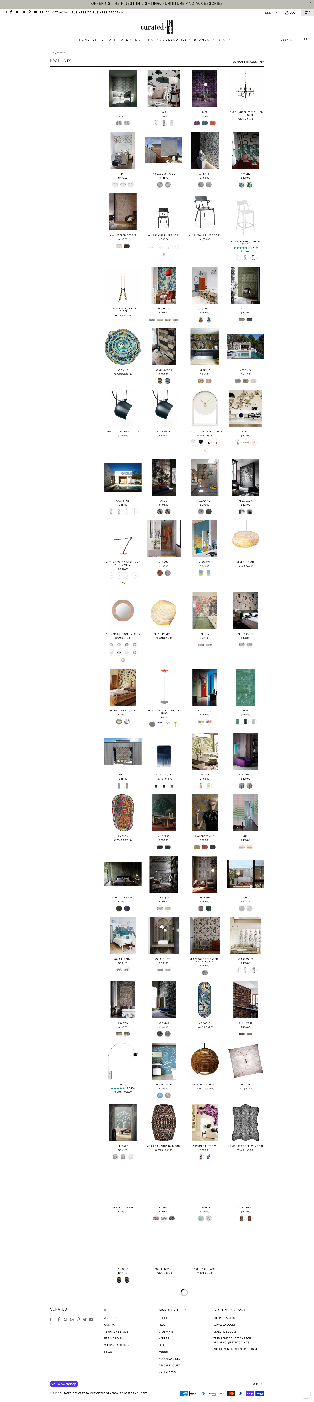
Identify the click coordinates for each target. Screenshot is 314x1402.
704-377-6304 (57, 12)
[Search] (305, 40)
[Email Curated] (5, 12)
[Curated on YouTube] (41, 12)
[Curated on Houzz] (17, 12)
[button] (119, 40)
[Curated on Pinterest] (29, 12)
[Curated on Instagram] (23, 12)
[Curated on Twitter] (35, 12)
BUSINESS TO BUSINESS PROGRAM (97, 12)
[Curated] (157, 27)
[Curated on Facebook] (11, 12)
